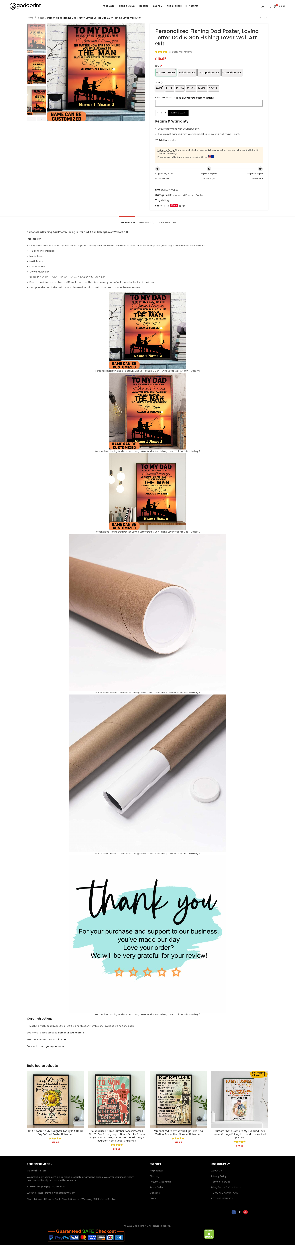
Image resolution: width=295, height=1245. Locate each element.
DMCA (153, 1198)
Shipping (154, 1176)
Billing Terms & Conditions (226, 1187)
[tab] (127, 221)
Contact (155, 1192)
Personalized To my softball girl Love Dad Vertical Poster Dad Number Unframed (178, 1132)
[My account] (263, 6)
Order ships (209, 178)
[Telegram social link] (184, 206)
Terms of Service (220, 1181)
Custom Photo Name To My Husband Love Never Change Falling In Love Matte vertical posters (240, 1134)
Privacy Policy (218, 1176)
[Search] (269, 6)
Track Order (156, 1187)
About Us (216, 1170)
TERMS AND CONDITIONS (224, 1192)
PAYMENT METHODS (222, 1198)
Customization (163, 97)
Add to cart (178, 112)
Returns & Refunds (160, 1181)
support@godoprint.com (51, 1186)
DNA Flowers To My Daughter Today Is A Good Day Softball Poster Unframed (55, 1132)
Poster (41, 17)
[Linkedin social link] (180, 206)
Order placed (162, 178)
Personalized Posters (182, 195)
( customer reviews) (181, 51)
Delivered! (257, 178)
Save (175, 205)
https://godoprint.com (50, 1046)
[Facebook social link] (164, 206)
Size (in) (160, 82)
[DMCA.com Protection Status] (209, 1233)
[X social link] (168, 206)
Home (30, 17)
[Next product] (266, 17)
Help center (156, 1170)
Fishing (165, 200)
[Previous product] (260, 17)
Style (158, 66)
